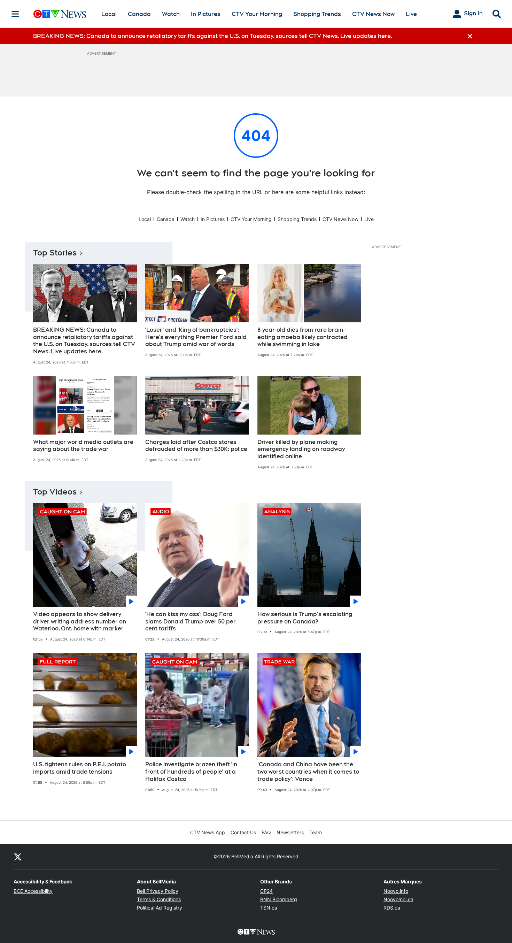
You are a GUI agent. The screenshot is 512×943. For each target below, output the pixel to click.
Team (315, 832)
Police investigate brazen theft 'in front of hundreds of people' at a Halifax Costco (191, 771)
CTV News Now (373, 14)
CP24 (266, 891)
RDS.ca (391, 908)
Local (109, 14)
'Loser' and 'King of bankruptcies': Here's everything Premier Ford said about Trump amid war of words (196, 337)
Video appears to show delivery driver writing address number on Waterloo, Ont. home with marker (79, 621)
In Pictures (205, 14)
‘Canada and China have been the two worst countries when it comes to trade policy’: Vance (308, 771)
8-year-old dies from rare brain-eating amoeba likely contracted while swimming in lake (302, 337)
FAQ (266, 832)
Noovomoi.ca (398, 899)
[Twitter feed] (18, 856)
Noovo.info (395, 891)
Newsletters (290, 832)
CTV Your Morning (257, 14)
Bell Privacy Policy (157, 891)
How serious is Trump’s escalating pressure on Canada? (304, 618)
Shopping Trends (317, 14)
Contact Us (243, 832)
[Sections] (15, 14)
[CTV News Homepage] (59, 14)
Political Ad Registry (159, 908)
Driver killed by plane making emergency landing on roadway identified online (301, 449)
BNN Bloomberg (278, 899)
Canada (139, 14)
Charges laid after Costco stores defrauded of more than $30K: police (196, 446)
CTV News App (207, 832)
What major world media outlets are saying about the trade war (83, 446)
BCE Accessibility (33, 891)
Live (411, 14)
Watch (171, 14)
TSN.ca (268, 908)
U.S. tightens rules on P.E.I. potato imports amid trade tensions (79, 768)
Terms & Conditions (159, 899)
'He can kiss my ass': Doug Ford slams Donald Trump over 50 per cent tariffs (190, 621)
